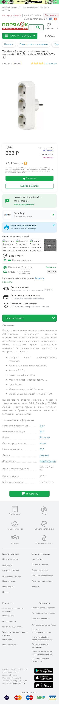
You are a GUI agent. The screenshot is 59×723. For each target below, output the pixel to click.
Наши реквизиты (9, 645)
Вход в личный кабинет (42, 581)
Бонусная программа (41, 619)
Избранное (7, 565)
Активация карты (30, 7)
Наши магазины (9, 581)
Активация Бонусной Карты (44, 625)
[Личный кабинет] (44, 538)
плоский (44, 455)
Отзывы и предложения (42, 575)
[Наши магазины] (14, 523)
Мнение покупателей (24, 204)
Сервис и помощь (41, 553)
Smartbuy (45, 437)
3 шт (42, 425)
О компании (7, 639)
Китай (43, 443)
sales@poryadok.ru (17, 683)
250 (42, 449)
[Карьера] (14, 537)
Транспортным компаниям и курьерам (14, 633)
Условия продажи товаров (43, 608)
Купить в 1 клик (29, 186)
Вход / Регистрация (37, 18)
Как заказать (37, 559)
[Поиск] (37, 27)
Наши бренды (8, 586)
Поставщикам (8, 615)
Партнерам (8, 603)
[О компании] (14, 509)
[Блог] (44, 509)
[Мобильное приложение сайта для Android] (43, 671)
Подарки (6, 592)
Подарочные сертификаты (43, 613)
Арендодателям (9, 621)
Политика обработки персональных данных (42, 638)
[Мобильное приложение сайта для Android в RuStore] (43, 685)
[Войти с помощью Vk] (50, 19)
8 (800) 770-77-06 (33, 15)
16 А (42, 431)
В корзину (30, 178)
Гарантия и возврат (40, 570)
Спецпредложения (10, 570)
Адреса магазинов (10, 7)
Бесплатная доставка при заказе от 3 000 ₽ (31, 290)
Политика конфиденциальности (41, 631)
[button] (19, 36)
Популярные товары (11, 559)
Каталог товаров (10, 553)
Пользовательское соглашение (40, 645)
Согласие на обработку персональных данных (42, 652)
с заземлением (48, 461)
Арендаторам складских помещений (13, 610)
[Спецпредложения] (44, 524)
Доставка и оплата (40, 564)
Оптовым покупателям (12, 626)
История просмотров (11, 576)
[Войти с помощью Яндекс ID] (55, 19)
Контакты (36, 586)
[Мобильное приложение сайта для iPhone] (43, 678)
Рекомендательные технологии (40, 660)
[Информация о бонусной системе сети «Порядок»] (25, 163)
